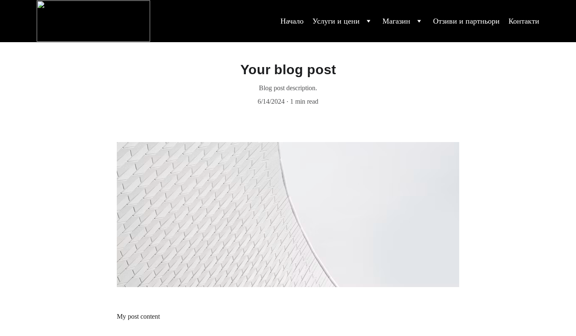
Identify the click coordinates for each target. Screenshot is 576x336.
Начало (292, 21)
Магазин (396, 21)
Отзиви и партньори (466, 21)
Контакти (524, 21)
